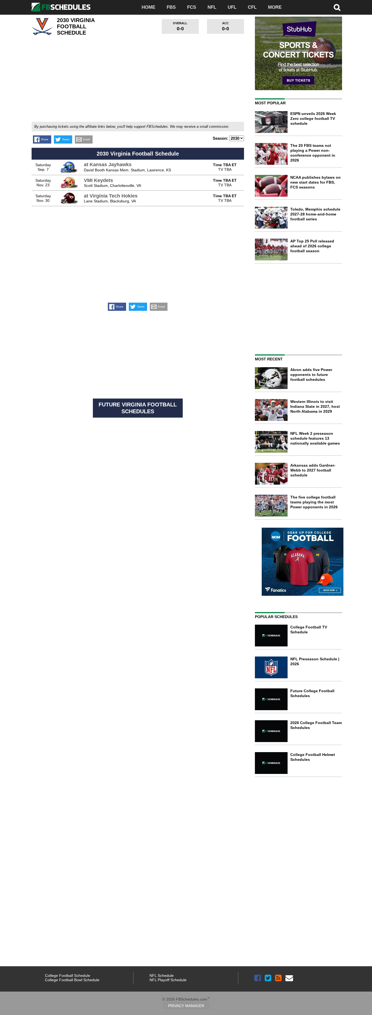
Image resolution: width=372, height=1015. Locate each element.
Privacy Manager (186, 1006)
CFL (252, 7)
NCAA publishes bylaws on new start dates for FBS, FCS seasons (315, 182)
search (337, 7)
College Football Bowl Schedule (72, 980)
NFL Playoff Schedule (168, 980)
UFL (232, 7)
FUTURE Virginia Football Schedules (138, 408)
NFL (212, 7)
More (275, 7)
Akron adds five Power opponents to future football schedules (311, 374)
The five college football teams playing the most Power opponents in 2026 (314, 502)
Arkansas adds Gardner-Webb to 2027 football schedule (313, 470)
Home (148, 7)
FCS (191, 7)
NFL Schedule (162, 975)
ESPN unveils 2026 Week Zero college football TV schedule (313, 118)
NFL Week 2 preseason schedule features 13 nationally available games (315, 438)
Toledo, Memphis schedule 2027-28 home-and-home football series (315, 214)
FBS (171, 7)
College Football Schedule (67, 975)
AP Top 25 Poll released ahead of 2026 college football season (312, 246)
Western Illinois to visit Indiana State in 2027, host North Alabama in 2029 (315, 406)
